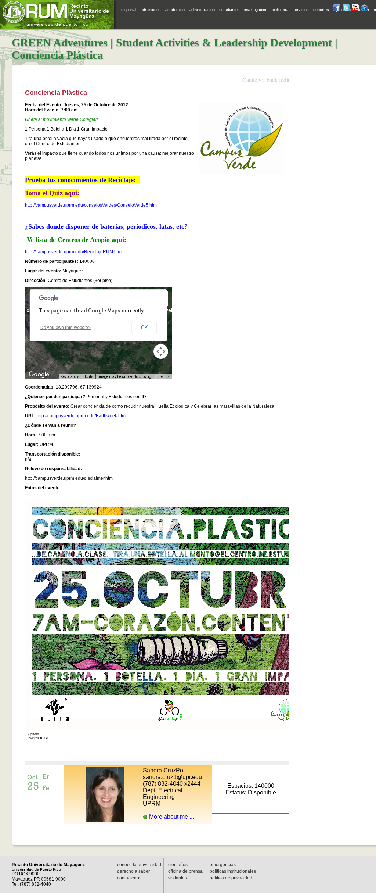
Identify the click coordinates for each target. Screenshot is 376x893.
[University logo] (59, 14)
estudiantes (229, 9)
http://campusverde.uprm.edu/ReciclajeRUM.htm (73, 251)
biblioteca (280, 9)
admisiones (151, 9)
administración (202, 9)
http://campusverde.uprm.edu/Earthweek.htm (81, 415)
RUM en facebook (336, 9)
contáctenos (129, 878)
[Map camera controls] (160, 351)
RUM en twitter (346, 9)
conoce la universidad (139, 864)
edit (285, 79)
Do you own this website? (65, 327)
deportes (321, 9)
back (272, 79)
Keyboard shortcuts (77, 377)
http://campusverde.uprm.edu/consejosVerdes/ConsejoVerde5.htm (91, 205)
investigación (255, 9)
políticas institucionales (233, 871)
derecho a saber (133, 871)
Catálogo (252, 79)
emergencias (223, 864)
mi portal (128, 9)
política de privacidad (231, 878)
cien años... (179, 864)
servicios (301, 9)
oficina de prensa (185, 871)
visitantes (177, 878)
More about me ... (171, 817)
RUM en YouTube (355, 9)
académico (175, 9)
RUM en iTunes (364, 9)
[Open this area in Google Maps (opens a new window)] (39, 374)
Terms (164, 377)
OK (144, 328)
